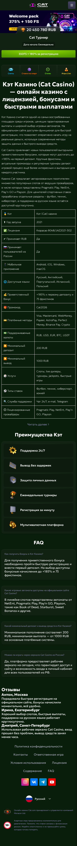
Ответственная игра (49, 754)
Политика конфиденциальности (38, 746)
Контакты (20, 754)
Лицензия (59, 762)
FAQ (51, 771)
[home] (38, 5)
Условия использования (28, 762)
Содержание (32, 771)
